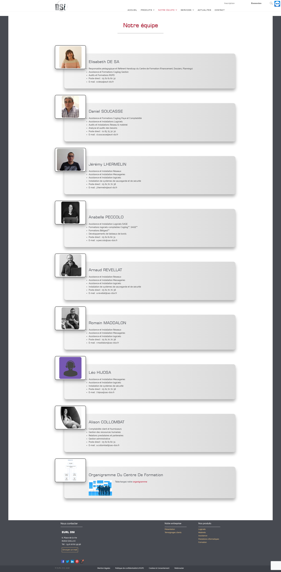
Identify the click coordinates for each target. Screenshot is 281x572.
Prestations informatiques (208, 539)
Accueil (132, 10)
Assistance (202, 536)
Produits (146, 10)
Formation (202, 542)
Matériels (202, 532)
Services (186, 10)
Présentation (170, 529)
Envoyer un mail (70, 550)
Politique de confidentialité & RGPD (129, 568)
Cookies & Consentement (159, 568)
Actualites (204, 10)
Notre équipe (166, 10)
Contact (220, 10)
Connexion (256, 3)
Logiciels (202, 529)
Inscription (229, 3)
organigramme (140, 482)
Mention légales (103, 568)
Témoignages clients (173, 532)
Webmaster (179, 568)
